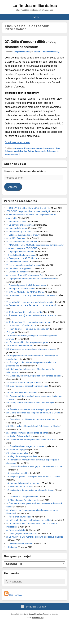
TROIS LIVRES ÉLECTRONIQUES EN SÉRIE (28, 207)
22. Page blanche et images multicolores (25, 446)
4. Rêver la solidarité (16, 530)
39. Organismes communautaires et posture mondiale (31, 348)
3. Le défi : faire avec (16, 238)
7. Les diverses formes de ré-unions (23, 264)
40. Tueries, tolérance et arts (19, 345)
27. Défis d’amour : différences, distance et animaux (30, 44)
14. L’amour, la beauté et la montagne (23, 483)
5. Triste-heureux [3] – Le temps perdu (24, 311)
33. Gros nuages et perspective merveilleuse (27, 385)
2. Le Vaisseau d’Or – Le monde (21, 325)
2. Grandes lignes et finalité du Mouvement (26, 285)
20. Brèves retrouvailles (17, 452)
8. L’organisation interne (17, 261)
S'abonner (13, 186)
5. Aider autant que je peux (18, 231)
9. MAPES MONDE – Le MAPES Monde (25, 291)
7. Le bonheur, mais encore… (20, 224)
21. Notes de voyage (16, 449)
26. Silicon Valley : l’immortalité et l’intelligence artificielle (33, 425)
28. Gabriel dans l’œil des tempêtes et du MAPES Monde (33, 412)
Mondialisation (20, 151)
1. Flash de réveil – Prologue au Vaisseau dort (27, 328)
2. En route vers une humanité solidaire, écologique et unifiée (34, 536)
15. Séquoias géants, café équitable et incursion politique (33, 476)
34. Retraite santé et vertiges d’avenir (23, 382)
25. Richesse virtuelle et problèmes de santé (27, 432)
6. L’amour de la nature (16, 228)
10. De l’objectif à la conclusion (20, 254)
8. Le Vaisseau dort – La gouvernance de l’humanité (30, 295)
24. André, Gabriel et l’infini (19, 436)
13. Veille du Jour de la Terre (19, 486)
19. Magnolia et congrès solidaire (21, 456)
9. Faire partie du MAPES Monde (21, 258)
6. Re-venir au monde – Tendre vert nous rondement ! (31, 305)
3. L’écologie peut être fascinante (21, 533)
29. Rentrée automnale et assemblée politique (27, 409)
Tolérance (51, 151)
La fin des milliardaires (34, 5)
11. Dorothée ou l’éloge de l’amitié (22, 496)
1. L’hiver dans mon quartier (19, 543)
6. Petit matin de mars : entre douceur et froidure (29, 519)
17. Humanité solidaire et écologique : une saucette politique (34, 466)
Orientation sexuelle (37, 151)
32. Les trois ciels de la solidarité (21, 392)
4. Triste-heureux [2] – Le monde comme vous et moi (31, 315)
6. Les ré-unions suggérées (19, 268)
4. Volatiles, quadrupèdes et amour (22, 234)
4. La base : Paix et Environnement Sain (25, 275)
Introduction (11, 546)
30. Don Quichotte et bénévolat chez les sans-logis (30, 402)
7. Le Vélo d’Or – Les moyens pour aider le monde (29, 301)
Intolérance (48, 148)
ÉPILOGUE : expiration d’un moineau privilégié (28, 211)
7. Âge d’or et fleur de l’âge (18, 516)
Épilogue (10, 332)
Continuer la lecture (17, 142)
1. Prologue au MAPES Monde (20, 288)
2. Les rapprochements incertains (21, 241)
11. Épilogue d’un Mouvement (20, 251)
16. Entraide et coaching (17, 472)
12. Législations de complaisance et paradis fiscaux (30, 489)
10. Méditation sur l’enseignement (22, 499)
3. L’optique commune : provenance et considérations (31, 278)
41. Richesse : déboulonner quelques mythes (27, 342)
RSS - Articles (15, 594)
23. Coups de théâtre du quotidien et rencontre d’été (30, 439)
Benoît (37, 51)
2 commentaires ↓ (51, 51)
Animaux (19, 148)
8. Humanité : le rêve (16, 221)
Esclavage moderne (33, 148)
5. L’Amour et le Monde (17, 271)
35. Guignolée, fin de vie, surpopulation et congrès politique (33, 375)
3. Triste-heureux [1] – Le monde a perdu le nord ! (29, 321)
